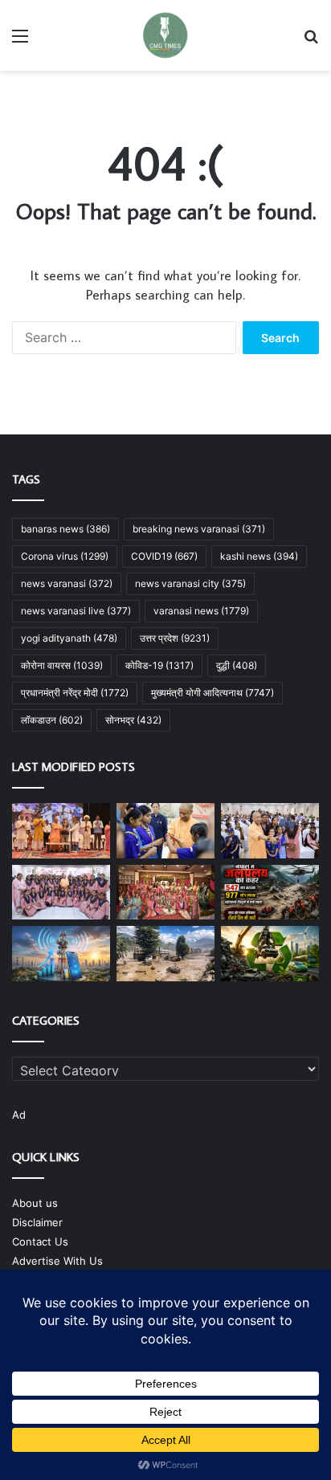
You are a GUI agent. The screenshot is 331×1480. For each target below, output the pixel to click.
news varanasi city (190, 583)
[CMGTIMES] (165, 35)
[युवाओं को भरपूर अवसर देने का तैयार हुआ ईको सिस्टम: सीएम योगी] (61, 830)
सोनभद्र (133, 720)
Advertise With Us (57, 1260)
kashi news (259, 556)
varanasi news (201, 611)
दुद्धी (236, 665)
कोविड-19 (159, 665)
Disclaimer (37, 1222)
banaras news (65, 529)
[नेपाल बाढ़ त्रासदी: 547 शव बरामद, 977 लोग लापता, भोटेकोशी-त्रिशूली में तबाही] (270, 892)
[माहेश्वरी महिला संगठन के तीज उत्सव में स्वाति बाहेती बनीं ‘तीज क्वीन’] (165, 892)
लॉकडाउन (52, 720)
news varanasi (66, 583)
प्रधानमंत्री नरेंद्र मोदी (75, 693)
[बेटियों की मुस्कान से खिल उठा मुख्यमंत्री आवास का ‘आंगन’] (61, 892)
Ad (19, 1114)
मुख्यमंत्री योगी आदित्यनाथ (212, 693)
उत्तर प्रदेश (175, 638)
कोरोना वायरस (62, 665)
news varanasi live (76, 611)
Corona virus (64, 556)
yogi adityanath (69, 638)
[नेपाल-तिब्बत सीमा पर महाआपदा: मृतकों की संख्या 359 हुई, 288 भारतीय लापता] (165, 953)
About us (35, 1203)
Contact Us (40, 1241)
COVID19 (164, 556)
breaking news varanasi (199, 529)
